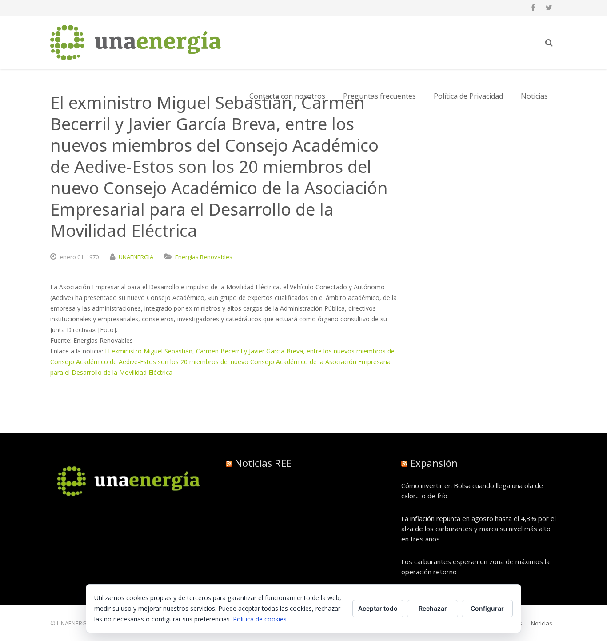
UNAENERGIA (136, 257)
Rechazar (433, 608)
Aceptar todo (378, 608)
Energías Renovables (203, 257)
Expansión (434, 462)
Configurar (487, 608)
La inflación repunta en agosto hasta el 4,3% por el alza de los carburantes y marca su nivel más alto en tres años (478, 528)
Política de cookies (260, 619)
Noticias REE (263, 462)
